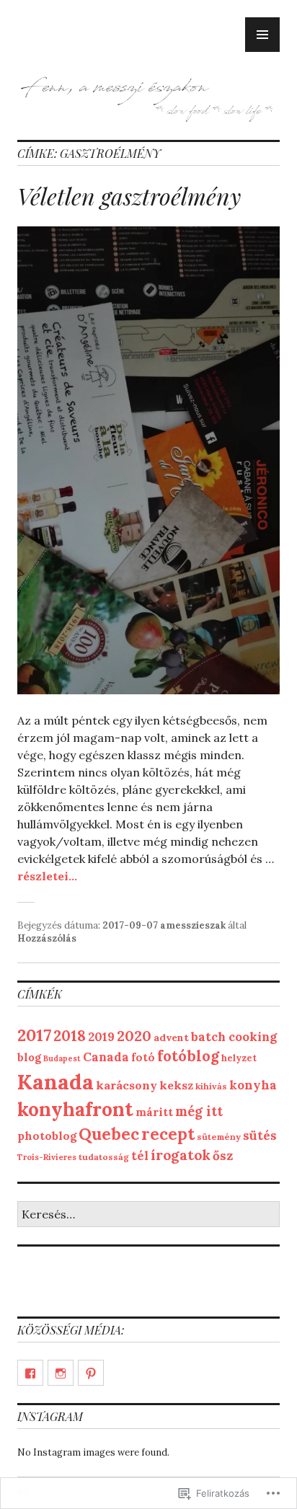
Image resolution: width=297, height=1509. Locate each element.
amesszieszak (193, 925)
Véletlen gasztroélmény (129, 195)
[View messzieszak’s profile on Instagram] (61, 1373)
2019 (101, 1037)
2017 (34, 1035)
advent (171, 1037)
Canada (106, 1057)
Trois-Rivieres (46, 1157)
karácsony (126, 1085)
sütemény (219, 1136)
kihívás (211, 1086)
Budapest (62, 1058)
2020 (134, 1036)
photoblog (46, 1135)
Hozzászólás (46, 938)
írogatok (180, 1155)
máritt (154, 1112)
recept (168, 1133)
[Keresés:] (148, 1215)
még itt (199, 1111)
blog (29, 1057)
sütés (260, 1135)
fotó (143, 1057)
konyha (253, 1085)
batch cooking (234, 1037)
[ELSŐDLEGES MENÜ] (262, 34)
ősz (223, 1156)
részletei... (47, 876)
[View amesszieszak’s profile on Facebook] (30, 1373)
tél (139, 1155)
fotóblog (188, 1056)
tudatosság (104, 1156)
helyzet (239, 1057)
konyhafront (75, 1109)
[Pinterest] (91, 1373)
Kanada (55, 1081)
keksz (176, 1085)
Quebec (109, 1133)
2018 (69, 1035)
